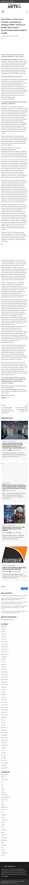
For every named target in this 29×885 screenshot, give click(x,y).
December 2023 (4, 707)
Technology (3, 845)
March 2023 (4, 730)
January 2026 (4, 644)
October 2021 (4, 765)
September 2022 (5, 745)
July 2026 (3, 629)
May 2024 (3, 694)
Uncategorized (4, 852)
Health (2, 804)
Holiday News (4, 807)
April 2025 (3, 667)
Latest (2, 812)
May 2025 (3, 664)
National (3, 825)
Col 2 (2, 784)
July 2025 (3, 659)
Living (2, 822)
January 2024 (4, 704)
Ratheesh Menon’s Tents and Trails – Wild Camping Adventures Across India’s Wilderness (13, 529)
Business (4, 565)
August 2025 (4, 656)
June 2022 (3, 752)
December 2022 (4, 737)
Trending (3, 850)
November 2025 (4, 649)
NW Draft (3, 830)
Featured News (4, 799)
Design (2, 789)
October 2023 (4, 712)
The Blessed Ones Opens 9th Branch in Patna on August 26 (14, 595)
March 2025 (4, 669)
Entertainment (4, 794)
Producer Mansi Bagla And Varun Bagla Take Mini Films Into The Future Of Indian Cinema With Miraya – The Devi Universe (14, 607)
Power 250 (3, 835)
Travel (2, 847)
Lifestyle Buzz (4, 819)
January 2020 (4, 768)
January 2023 (4, 735)
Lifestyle (4, 441)
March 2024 (4, 699)
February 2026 (4, 641)
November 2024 (4, 679)
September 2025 (5, 654)
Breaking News (4, 774)
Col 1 (2, 782)
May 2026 (3, 634)
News (2, 827)
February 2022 (4, 763)
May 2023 (3, 725)
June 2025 (3, 661)
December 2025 (4, 646)
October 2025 (4, 651)
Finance (3, 802)
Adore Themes (13, 883)
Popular (3, 832)
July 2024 (3, 689)
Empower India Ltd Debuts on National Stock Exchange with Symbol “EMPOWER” (14, 568)
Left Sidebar (3, 814)
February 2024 (4, 702)
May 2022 (3, 755)
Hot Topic (3, 809)
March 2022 (4, 760)
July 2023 (3, 720)
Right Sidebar (4, 840)
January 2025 (4, 674)
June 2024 (3, 692)
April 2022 (3, 757)
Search (3, 586)
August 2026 (4, 626)
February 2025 (4, 672)
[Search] (27, 12)
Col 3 (2, 787)
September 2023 (5, 714)
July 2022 (3, 750)
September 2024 (5, 684)
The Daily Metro (15, 881)
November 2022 (4, 740)
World (2, 855)
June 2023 (3, 722)
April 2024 (3, 697)
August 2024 (4, 687)
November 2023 (4, 709)
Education (3, 792)
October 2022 (4, 742)
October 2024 (4, 682)
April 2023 (3, 727)
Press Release (10, 395)
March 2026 (4, 639)
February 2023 (4, 732)
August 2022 (4, 747)
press (7, 397)
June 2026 (3, 631)
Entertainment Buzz (5, 797)
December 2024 (4, 677)
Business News (4, 779)
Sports (2, 842)
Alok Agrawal (5, 450)
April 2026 (3, 636)
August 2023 (4, 717)
